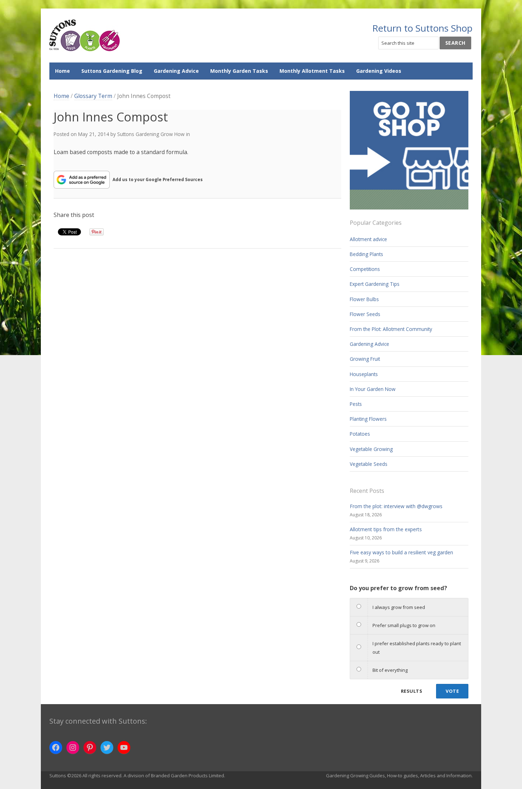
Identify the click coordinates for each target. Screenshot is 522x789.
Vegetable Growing (371, 449)
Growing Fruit (365, 358)
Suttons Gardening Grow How (151, 134)
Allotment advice (368, 239)
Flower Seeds (365, 314)
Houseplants (364, 374)
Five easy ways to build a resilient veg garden (401, 552)
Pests (356, 404)
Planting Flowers (368, 418)
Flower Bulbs (364, 299)
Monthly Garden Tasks (239, 70)
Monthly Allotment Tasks (312, 70)
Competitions (365, 269)
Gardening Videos (378, 70)
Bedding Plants (366, 254)
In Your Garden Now (373, 389)
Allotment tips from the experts (386, 529)
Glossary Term (93, 96)
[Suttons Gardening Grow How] (84, 36)
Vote (452, 691)
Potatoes (360, 433)
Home (62, 70)
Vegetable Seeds (368, 464)
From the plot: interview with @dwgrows (396, 506)
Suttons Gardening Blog (111, 70)
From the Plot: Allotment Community (391, 329)
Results (411, 691)
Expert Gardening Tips (374, 284)
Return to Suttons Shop (422, 28)
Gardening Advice (176, 70)
